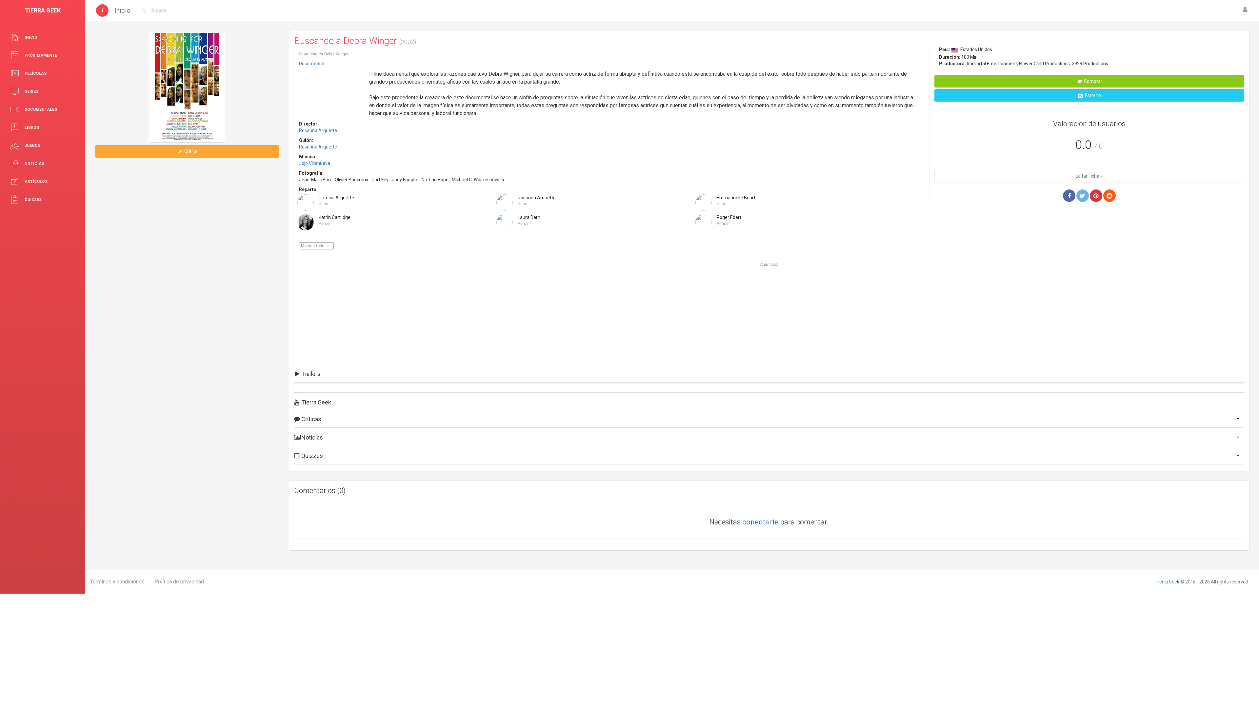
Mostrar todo (313, 246)
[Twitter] (1082, 195)
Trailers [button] (310, 373)
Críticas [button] (310, 419)
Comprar (1092, 81)
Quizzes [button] (311, 455)
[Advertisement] (332, 89)
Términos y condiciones (117, 582)
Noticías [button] (311, 437)
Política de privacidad (179, 582)
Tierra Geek (1167, 581)
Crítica (190, 151)
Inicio (122, 10)
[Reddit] (1109, 195)
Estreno (1092, 95)
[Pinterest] (1096, 195)
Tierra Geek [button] (315, 402)
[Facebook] (1069, 195)
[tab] (769, 374)
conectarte (760, 522)
